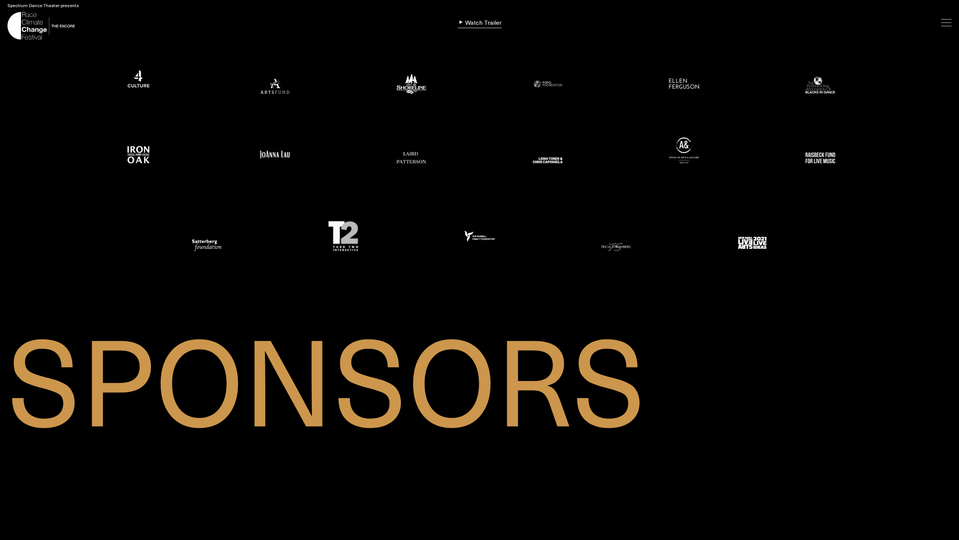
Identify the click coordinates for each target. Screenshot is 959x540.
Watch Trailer (483, 23)
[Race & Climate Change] (54, 25)
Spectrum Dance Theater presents (43, 6)
